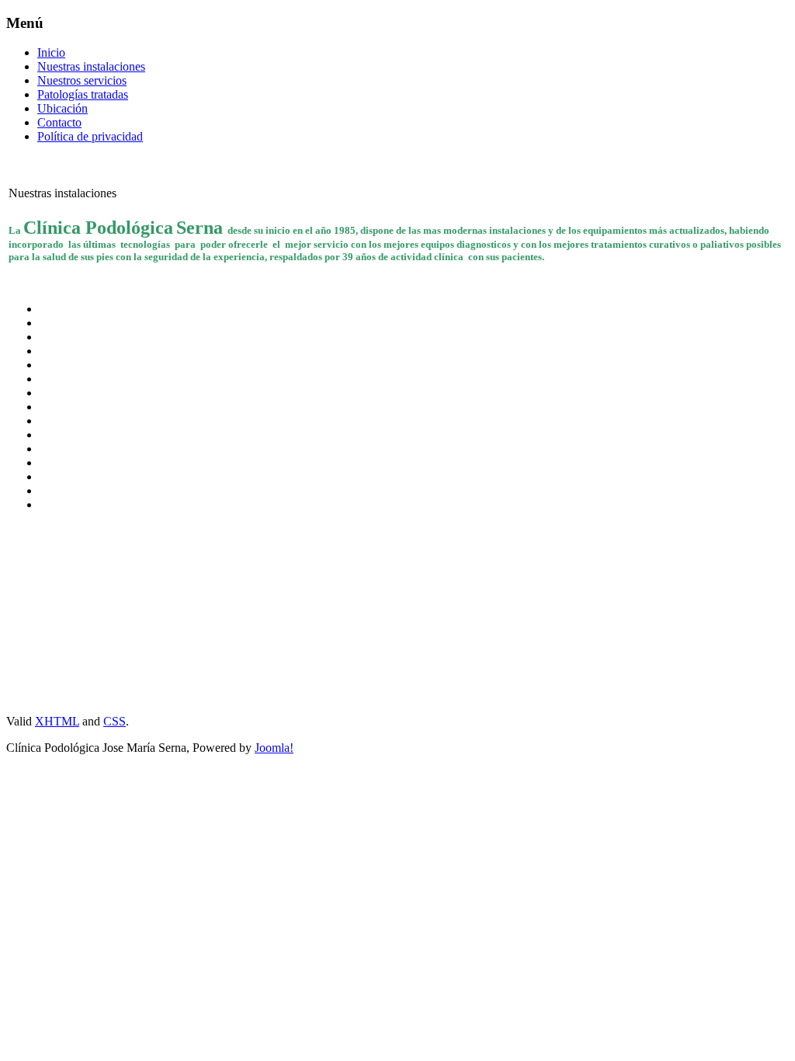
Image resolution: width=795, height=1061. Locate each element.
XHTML (57, 721)
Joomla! (274, 747)
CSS (114, 721)
